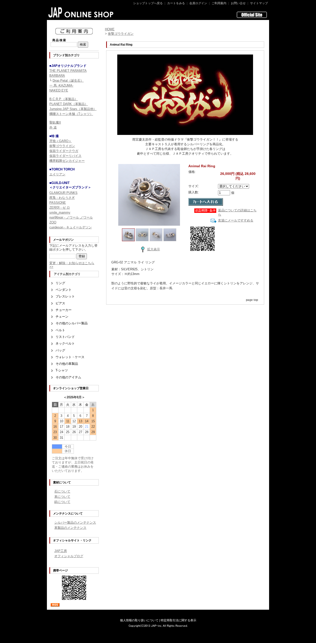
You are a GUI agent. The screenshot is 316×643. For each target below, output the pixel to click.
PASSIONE (57, 202)
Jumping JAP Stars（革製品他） (73, 109)
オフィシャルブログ (68, 556)
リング (60, 283)
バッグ (60, 350)
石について (62, 491)
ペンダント (64, 290)
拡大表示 (153, 249)
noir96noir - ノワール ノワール (71, 217)
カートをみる (176, 3)
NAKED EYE (58, 90)
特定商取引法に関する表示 (178, 620)
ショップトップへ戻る (148, 3)
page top (252, 299)
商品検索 (59, 40)
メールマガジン (63, 239)
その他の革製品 (67, 364)
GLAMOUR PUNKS (63, 193)
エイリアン (57, 174)
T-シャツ (62, 370)
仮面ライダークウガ (63, 151)
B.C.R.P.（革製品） (63, 99)
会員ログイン (198, 3)
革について (62, 496)
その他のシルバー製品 (72, 323)
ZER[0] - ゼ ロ (59, 207)
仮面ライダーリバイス (65, 156)
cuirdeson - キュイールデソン (70, 227)
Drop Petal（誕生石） (68, 80)
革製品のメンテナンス (70, 528)
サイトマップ (259, 3)
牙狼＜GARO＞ (60, 141)
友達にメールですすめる (235, 220)
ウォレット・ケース (70, 357)
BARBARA (57, 75)
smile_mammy (59, 212)
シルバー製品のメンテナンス (75, 522)
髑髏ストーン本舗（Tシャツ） (71, 114)
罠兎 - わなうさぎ (62, 198)
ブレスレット (65, 296)
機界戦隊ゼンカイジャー (67, 161)
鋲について (62, 502)
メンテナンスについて (68, 513)
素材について (62, 482)
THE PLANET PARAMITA (68, 71)
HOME (110, 29)
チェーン (62, 316)
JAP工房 (60, 551)
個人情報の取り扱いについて (139, 620)
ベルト (60, 330)
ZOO (52, 222)
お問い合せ (238, 3)
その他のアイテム (68, 377)
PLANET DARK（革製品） (68, 104)
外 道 (53, 127)
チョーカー (64, 310)
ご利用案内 (219, 3)
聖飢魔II (55, 122)
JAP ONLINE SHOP (81, 12)
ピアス (60, 303)
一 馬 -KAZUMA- (61, 85)
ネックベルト (65, 343)
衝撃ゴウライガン (62, 146)
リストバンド (65, 337)
